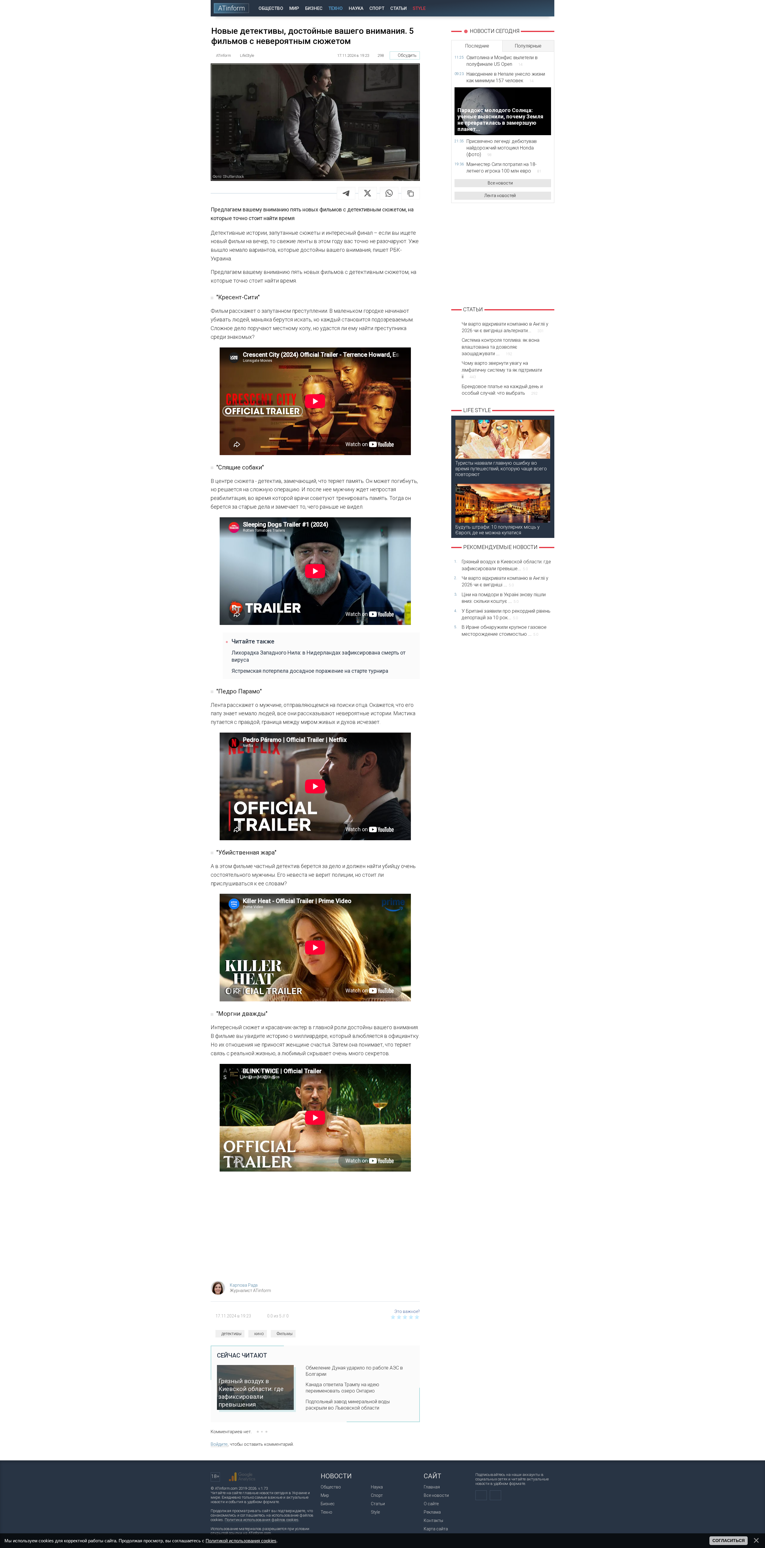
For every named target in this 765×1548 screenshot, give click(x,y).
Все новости (500, 183)
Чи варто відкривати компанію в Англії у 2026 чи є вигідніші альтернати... (505, 327)
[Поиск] (545, 8)
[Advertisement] (315, 1228)
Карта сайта (436, 1528)
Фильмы (285, 1333)
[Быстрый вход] (528, 8)
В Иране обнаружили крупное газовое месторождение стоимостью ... (504, 630)
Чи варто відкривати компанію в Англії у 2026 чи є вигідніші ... (505, 581)
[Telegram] (346, 193)
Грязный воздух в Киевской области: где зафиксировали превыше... (506, 565)
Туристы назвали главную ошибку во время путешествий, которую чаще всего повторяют (501, 468)
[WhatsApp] (389, 193)
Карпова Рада (244, 1285)
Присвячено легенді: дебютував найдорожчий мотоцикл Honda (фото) (501, 148)
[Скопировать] (410, 193)
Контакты (433, 1520)
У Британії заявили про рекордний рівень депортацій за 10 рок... (506, 614)
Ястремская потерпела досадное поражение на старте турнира (310, 671)
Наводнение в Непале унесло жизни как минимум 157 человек (505, 77)
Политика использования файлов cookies (262, 1520)
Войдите (219, 1444)
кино (259, 1333)
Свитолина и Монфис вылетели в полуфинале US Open (502, 61)
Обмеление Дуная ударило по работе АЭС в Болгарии (354, 1371)
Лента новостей (500, 195)
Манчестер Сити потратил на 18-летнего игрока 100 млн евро (503, 167)
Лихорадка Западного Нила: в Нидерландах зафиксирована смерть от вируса (319, 656)
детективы (231, 1333)
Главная (432, 1487)
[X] (367, 193)
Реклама (432, 1512)
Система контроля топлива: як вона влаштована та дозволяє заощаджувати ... (500, 346)
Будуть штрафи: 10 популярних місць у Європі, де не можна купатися (497, 530)
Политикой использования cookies (241, 1540)
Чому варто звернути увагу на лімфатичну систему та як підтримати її (502, 369)
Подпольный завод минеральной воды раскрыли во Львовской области (348, 1405)
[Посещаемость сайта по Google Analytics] (242, 1476)
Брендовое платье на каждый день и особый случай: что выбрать (502, 390)
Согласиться (728, 1540)
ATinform (231, 8)
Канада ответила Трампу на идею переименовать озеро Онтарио (342, 1388)
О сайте (431, 1503)
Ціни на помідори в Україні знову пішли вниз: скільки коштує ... (504, 598)
